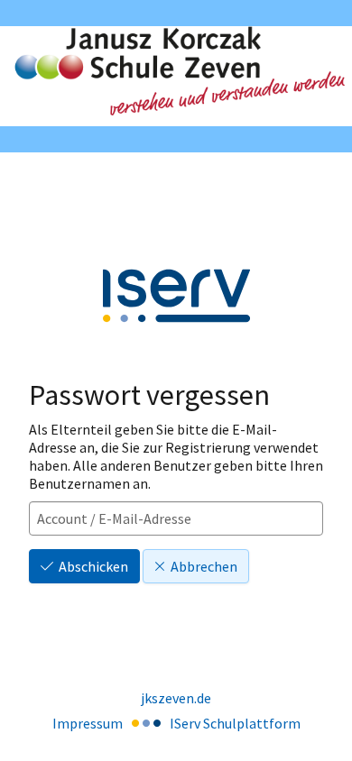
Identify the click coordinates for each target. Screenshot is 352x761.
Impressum (87, 723)
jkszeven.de (176, 698)
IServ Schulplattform (235, 723)
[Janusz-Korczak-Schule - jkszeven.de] (176, 76)
